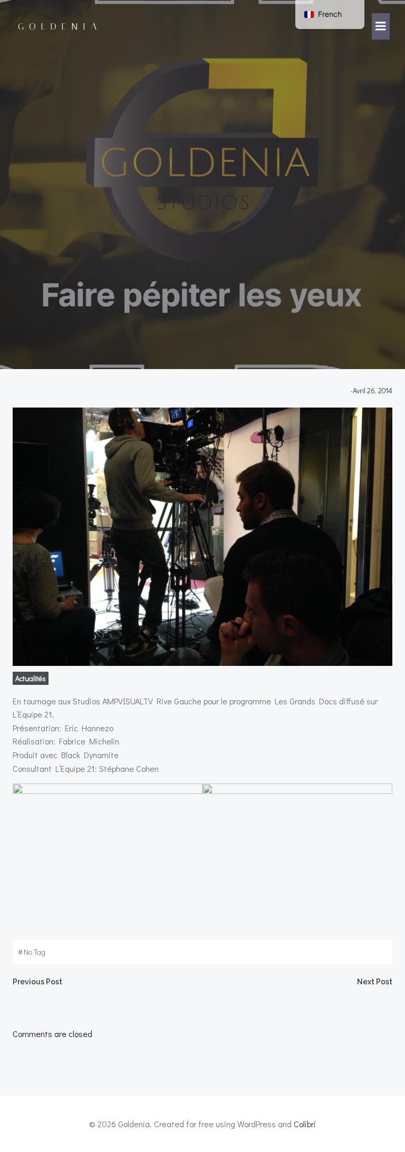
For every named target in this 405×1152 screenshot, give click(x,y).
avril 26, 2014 (372, 390)
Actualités (30, 678)
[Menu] (381, 26)
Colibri (305, 1123)
